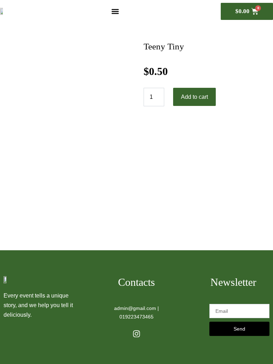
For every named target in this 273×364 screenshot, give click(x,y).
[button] (115, 11)
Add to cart (194, 97)
